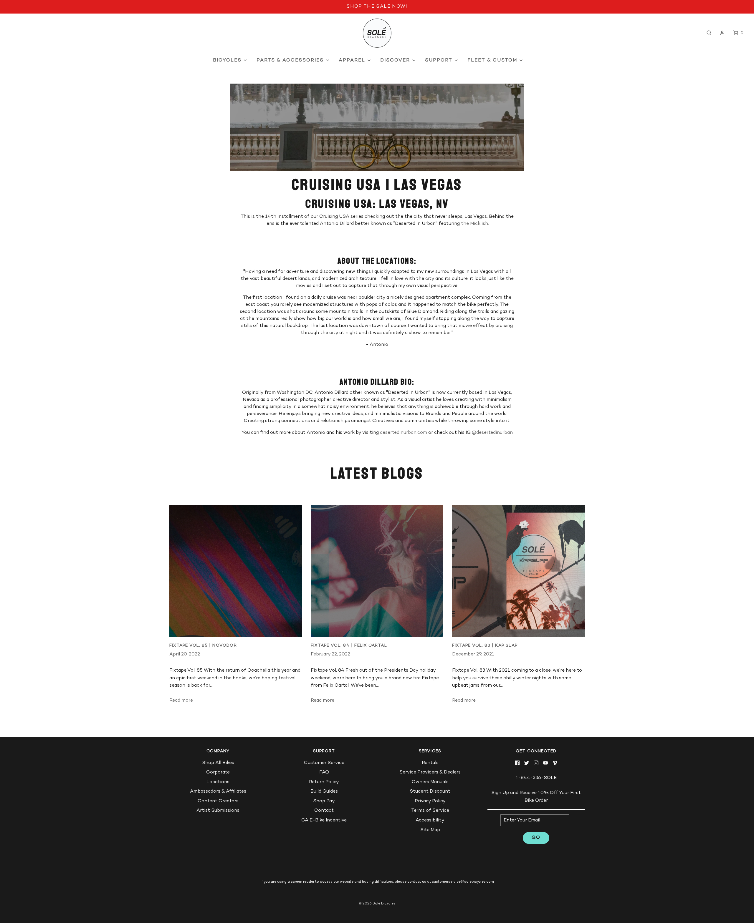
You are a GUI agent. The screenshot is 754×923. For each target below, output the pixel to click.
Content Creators (218, 801)
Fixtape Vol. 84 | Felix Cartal (349, 645)
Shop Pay (324, 801)
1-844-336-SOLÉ (536, 778)
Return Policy (324, 782)
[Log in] (722, 33)
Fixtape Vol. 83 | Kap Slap (484, 645)
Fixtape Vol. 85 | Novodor (203, 645)
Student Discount (430, 791)
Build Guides (324, 791)
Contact (324, 810)
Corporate (218, 772)
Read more (181, 700)
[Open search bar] (709, 33)
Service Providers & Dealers (430, 772)
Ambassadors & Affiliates (218, 791)
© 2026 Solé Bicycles (377, 904)
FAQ (324, 772)
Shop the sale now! (376, 6)
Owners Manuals (430, 782)
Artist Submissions (217, 810)
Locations (217, 782)
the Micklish (474, 223)
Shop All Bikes (218, 763)
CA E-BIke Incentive (324, 820)
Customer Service (324, 763)
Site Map (430, 830)
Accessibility (430, 820)
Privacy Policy (430, 801)
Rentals (430, 763)
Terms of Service (430, 810)
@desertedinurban (492, 432)
